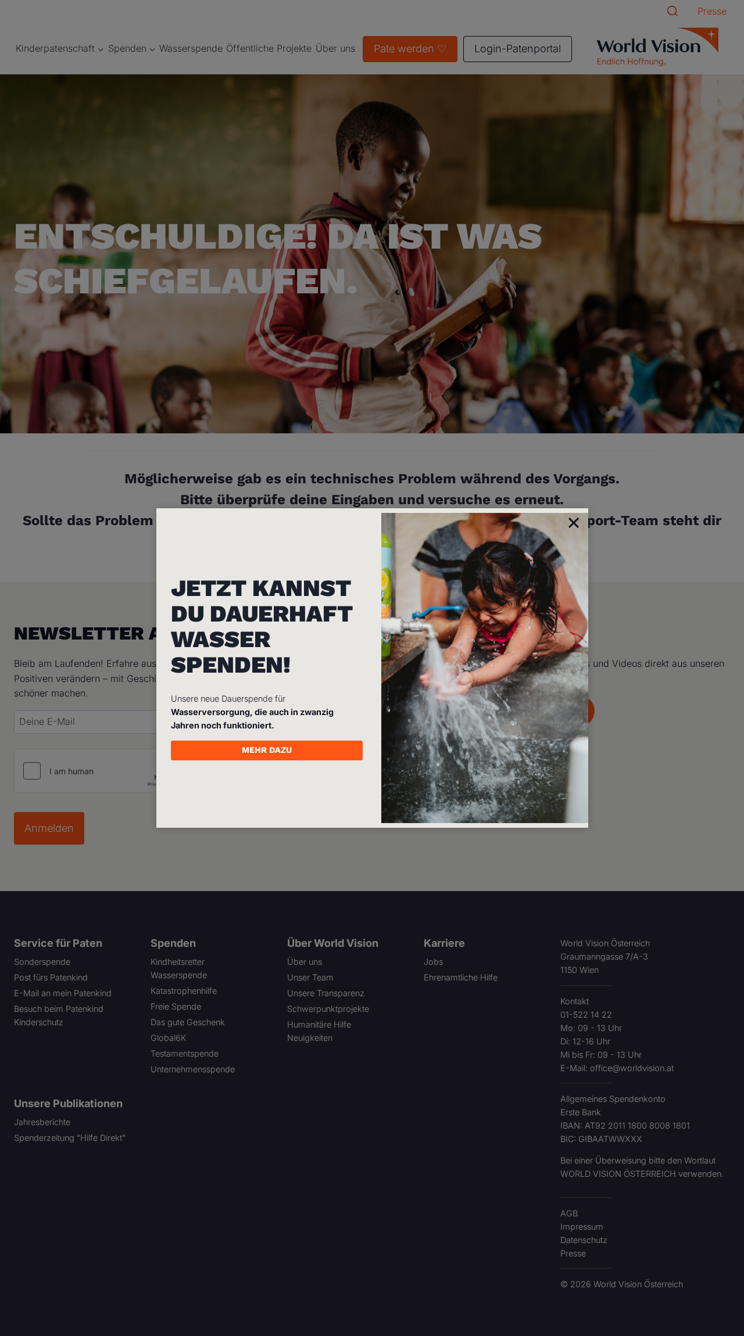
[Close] (574, 522)
